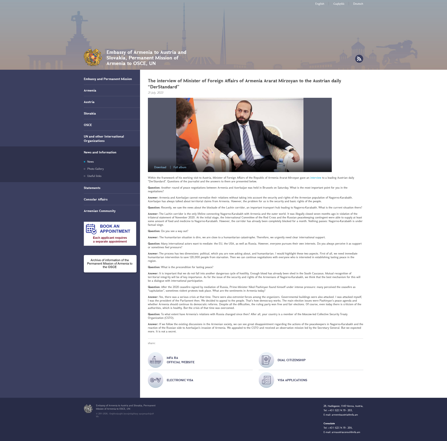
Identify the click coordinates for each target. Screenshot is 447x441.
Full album (180, 167)
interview (315, 177)
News (90, 161)
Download (160, 167)
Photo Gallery (95, 168)
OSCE (88, 125)
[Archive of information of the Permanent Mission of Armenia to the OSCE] (110, 263)
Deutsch (358, 3)
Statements (92, 188)
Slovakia (90, 113)
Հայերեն (338, 3)
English (319, 3)
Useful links (94, 176)
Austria (89, 102)
